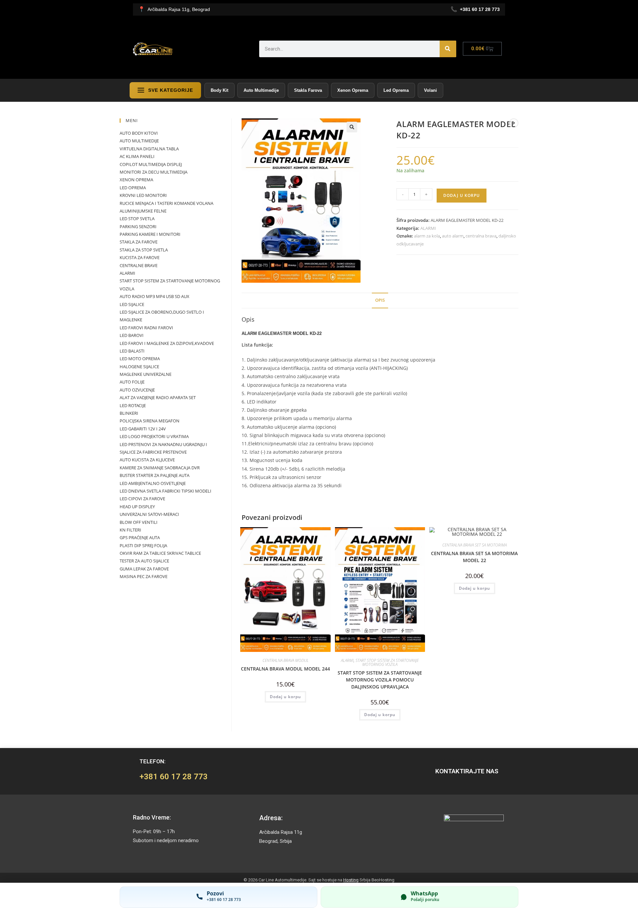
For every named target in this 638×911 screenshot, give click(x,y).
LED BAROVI (132, 335)
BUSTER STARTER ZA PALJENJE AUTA (154, 475)
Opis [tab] (380, 300)
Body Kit (219, 90)
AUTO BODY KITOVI (139, 133)
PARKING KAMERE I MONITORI (150, 234)
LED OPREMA (133, 188)
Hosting (351, 879)
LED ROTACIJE (133, 405)
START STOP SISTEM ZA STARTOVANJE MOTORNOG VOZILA (387, 662)
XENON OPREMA (136, 180)
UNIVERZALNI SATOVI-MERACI (149, 514)
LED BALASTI (132, 351)
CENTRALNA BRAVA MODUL (286, 660)
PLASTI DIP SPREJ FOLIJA (143, 545)
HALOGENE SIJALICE (139, 367)
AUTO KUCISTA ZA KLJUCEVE (147, 460)
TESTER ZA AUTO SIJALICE (144, 561)
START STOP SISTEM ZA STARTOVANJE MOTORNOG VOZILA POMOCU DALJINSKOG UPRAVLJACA (380, 680)
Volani (430, 90)
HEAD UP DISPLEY (137, 507)
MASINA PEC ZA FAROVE (143, 576)
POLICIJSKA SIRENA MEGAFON (149, 421)
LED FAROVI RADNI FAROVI (146, 328)
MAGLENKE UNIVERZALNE (145, 374)
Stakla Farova (308, 90)
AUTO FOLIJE (132, 382)
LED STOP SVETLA (137, 219)
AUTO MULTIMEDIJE (139, 141)
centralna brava (481, 236)
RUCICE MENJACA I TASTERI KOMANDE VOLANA (166, 203)
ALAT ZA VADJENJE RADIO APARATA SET (158, 397)
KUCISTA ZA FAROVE (140, 257)
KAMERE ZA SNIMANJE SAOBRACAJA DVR (160, 468)
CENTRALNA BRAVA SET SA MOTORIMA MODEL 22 (474, 556)
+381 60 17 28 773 (174, 776)
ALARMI (428, 228)
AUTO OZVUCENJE (137, 390)
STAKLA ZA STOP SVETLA (144, 250)
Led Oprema (396, 90)
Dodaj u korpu (461, 195)
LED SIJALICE (132, 304)
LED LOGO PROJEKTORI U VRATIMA (154, 436)
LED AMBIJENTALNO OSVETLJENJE (153, 483)
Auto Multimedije (261, 90)
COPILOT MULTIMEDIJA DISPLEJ (151, 164)
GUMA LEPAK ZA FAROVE (144, 569)
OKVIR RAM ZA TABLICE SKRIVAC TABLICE (160, 553)
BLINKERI (129, 413)
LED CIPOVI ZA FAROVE (142, 499)
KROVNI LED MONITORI (143, 195)
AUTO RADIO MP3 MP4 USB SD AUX (154, 296)
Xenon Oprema (352, 90)
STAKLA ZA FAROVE (139, 242)
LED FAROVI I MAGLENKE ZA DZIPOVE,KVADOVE (167, 343)
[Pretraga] (448, 49)
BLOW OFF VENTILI (139, 522)
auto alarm (453, 236)
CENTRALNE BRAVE (139, 265)
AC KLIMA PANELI (137, 156)
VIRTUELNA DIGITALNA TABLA (149, 149)
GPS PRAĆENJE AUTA (140, 537)
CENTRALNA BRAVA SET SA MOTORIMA (474, 545)
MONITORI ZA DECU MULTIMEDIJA (153, 172)
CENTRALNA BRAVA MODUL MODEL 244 (285, 669)
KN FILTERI (130, 530)
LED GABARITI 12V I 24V (143, 429)
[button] (352, 127)
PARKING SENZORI (138, 226)
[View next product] (513, 123)
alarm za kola (427, 236)
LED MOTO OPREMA (140, 359)
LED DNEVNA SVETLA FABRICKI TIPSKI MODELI (165, 491)
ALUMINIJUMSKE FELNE (143, 211)
